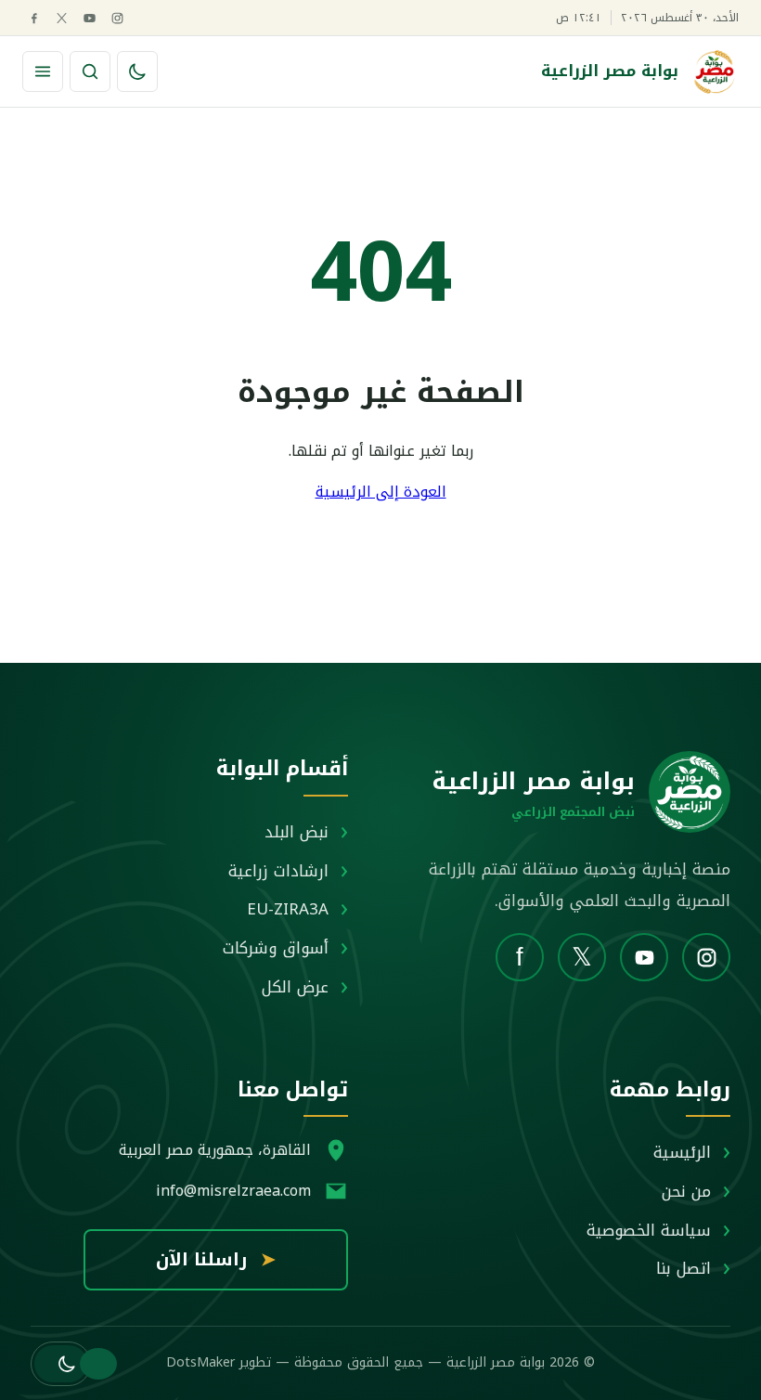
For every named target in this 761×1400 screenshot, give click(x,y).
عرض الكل (295, 987)
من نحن (686, 1191)
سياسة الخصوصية (649, 1230)
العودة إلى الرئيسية (381, 491)
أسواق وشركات (276, 948)
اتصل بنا (683, 1268)
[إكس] (61, 18)
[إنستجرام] (117, 18)
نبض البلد (296, 832)
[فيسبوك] (33, 18)
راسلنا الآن (216, 1260)
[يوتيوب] (89, 18)
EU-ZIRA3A (288, 909)
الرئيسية (682, 1152)
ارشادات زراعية (278, 871)
